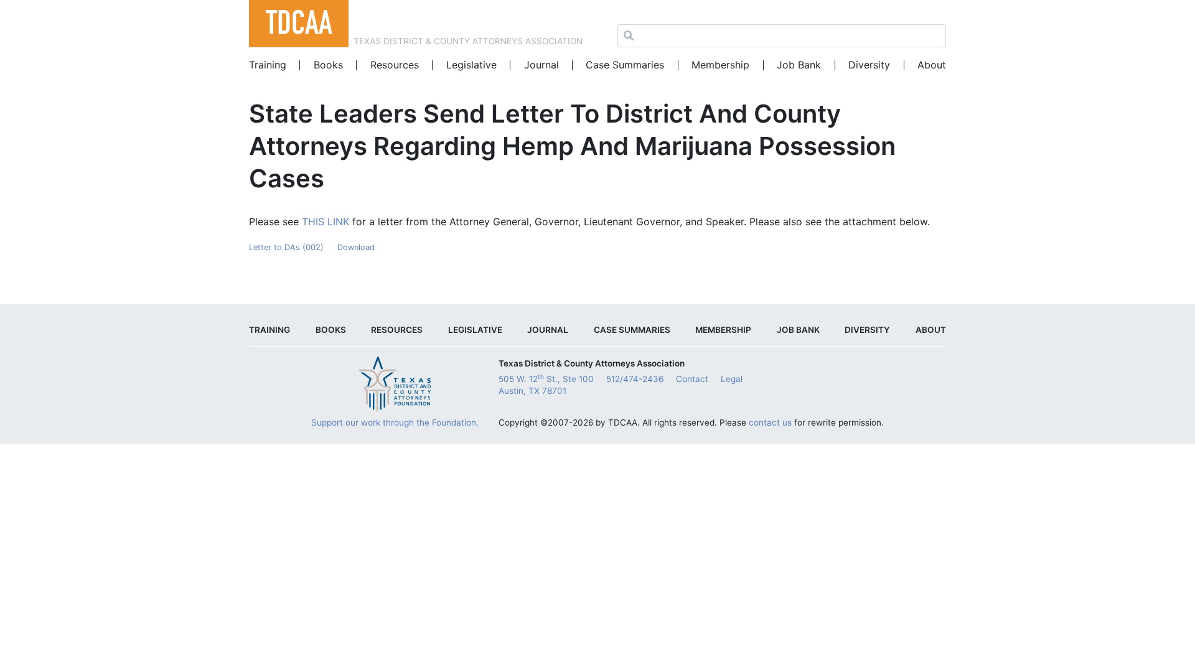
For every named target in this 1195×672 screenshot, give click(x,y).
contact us (770, 422)
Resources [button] (394, 64)
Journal (541, 64)
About (931, 64)
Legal (732, 379)
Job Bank (799, 64)
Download (356, 247)
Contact (692, 379)
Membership (720, 64)
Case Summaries (625, 64)
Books (328, 64)
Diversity (869, 64)
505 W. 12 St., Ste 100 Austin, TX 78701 (546, 384)
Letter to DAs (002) (286, 247)
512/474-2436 (634, 379)
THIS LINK (325, 221)
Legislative (471, 64)
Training (267, 64)
